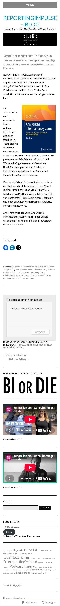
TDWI (19, 570)
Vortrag (34, 573)
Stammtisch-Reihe (7, 570)
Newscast (6, 567)
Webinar (42, 572)
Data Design (33, 558)
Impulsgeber (40, 562)
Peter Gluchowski (37, 275)
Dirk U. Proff (17, 272)
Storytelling (14, 570)
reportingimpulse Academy (41, 567)
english (50, 558)
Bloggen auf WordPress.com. (16, 598)
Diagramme (45, 558)
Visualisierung (22, 572)
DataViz (39, 558)
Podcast (16, 566)
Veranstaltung (36, 570)
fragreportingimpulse (20, 561)
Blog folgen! (12, 522)
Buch (42, 551)
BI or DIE (32, 549)
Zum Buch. (17, 224)
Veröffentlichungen (31, 266)
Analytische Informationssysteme (31, 269)
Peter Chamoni (22, 275)
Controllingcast (26, 553)
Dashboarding (16, 557)
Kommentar (40, 332)
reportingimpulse (28, 64)
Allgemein (17, 266)
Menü (30, 5)
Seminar (50, 567)
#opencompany (8, 551)
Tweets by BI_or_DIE (12, 585)
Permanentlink (27, 278)
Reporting (29, 566)
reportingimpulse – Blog (30, 21)
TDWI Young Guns (25, 570)
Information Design (31, 272)
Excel (54, 558)
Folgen (9, 532)
